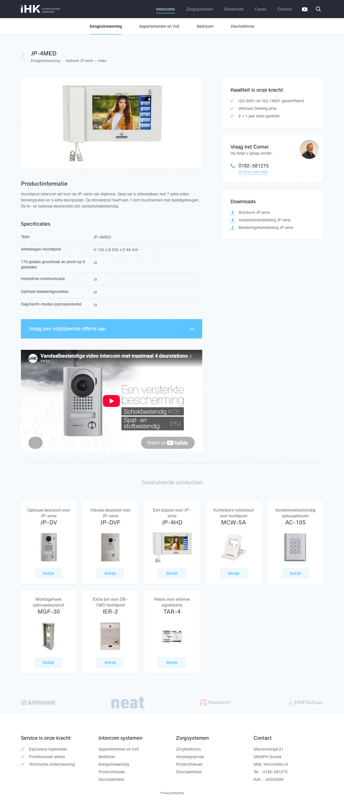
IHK (40, 9)
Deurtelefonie (242, 26)
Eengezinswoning (106, 26)
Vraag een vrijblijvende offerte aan (67, 328)
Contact (284, 9)
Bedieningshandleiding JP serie (265, 227)
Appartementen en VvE (159, 26)
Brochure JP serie (254, 212)
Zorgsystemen (199, 9)
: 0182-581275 (274, 772)
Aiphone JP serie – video (86, 61)
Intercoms (165, 9)
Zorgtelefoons (188, 749)
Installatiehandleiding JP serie (264, 220)
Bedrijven (205, 26)
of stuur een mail (253, 172)
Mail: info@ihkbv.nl (271, 764)
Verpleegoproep (190, 757)
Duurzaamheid (111, 779)
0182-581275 (253, 165)
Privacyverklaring (172, 793)
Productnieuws (111, 772)
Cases (260, 9)
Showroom (234, 9)
